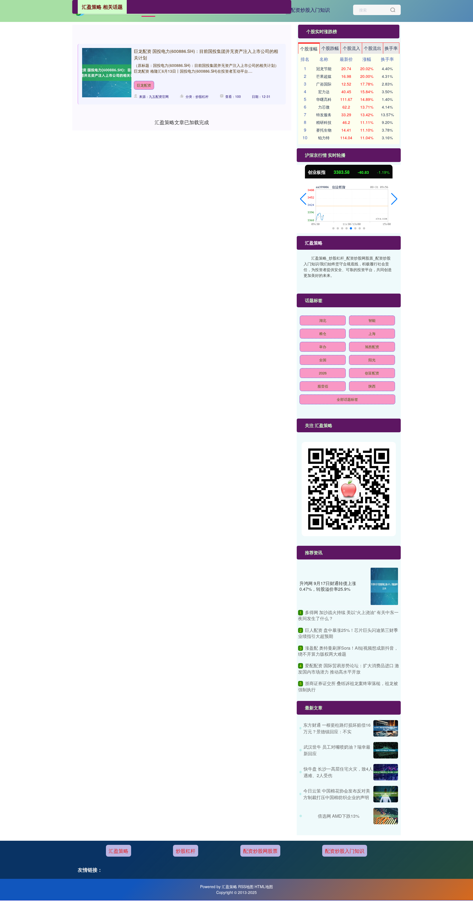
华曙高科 (323, 99)
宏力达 (324, 91)
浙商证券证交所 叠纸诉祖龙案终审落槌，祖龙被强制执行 (348, 686)
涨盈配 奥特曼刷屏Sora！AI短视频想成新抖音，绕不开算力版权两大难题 (348, 651)
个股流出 (372, 48)
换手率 (391, 48)
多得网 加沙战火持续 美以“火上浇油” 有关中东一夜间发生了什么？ (348, 615)
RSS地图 (245, 886)
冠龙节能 (323, 68)
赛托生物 (323, 130)
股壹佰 (323, 386)
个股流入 (351, 48)
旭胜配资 (372, 346)
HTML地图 (264, 886)
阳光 (372, 359)
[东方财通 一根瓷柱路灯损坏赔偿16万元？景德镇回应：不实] (385, 728)
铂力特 (324, 137)
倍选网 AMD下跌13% (338, 816)
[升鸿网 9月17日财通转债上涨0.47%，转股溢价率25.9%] (384, 586)
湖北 (322, 320)
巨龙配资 (144, 85)
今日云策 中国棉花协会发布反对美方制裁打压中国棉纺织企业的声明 (336, 794)
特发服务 (323, 114)
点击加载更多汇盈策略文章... (182, 122)
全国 (322, 359)
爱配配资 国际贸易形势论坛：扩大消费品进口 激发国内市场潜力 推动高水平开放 (348, 668)
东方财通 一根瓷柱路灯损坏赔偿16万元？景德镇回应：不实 (337, 728)
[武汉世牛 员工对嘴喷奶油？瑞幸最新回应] (385, 750)
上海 (372, 333)
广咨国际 (323, 84)
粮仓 (322, 333)
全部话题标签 (347, 399)
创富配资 (372, 373)
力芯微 (324, 107)
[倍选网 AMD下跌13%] (385, 816)
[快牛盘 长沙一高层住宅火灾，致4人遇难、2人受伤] (385, 772)
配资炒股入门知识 (310, 9)
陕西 (372, 386)
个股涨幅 (309, 49)
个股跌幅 (330, 48)
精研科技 (323, 122)
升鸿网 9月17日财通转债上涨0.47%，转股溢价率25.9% (327, 586)
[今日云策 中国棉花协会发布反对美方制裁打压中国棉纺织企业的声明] (385, 794)
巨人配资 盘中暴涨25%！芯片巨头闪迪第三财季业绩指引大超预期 (348, 633)
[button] (303, 199)
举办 (322, 346)
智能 (372, 320)
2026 (323, 373)
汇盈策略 (118, 850)
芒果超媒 (323, 76)
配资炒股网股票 (260, 850)
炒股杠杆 (185, 850)
